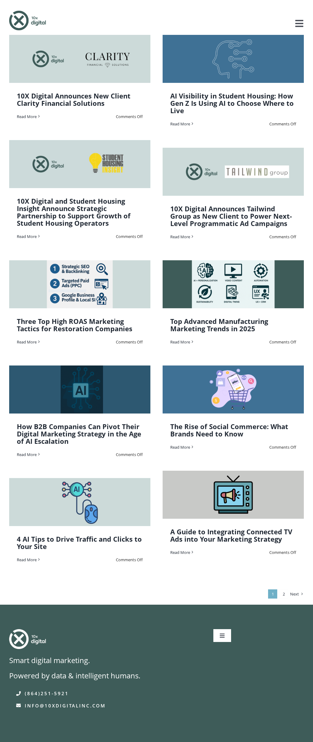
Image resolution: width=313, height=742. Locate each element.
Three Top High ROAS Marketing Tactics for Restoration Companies (74, 325)
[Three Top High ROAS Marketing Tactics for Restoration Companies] (79, 284)
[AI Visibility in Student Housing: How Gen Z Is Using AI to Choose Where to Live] (233, 59)
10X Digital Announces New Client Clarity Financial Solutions (74, 99)
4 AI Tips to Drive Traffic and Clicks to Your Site (79, 542)
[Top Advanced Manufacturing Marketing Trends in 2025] (233, 284)
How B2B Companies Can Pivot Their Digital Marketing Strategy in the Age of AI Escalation (79, 434)
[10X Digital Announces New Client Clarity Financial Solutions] (79, 59)
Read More (27, 116)
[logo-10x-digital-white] (27, 633)
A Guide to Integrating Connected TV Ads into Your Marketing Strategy (231, 535)
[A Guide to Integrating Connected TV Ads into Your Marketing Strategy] (233, 495)
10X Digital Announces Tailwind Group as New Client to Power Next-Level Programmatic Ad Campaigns (231, 216)
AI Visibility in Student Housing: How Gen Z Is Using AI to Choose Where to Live (232, 103)
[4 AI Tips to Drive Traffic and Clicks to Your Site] (79, 502)
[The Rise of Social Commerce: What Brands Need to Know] (233, 389)
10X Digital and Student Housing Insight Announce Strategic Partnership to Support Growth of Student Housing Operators (74, 212)
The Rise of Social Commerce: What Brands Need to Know (229, 430)
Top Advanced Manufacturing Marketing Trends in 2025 (219, 325)
